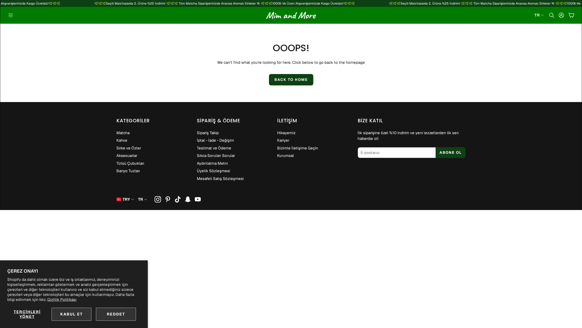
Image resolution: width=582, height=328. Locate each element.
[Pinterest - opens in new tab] (168, 199)
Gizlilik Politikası (61, 299)
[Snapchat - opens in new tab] (188, 199)
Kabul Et (71, 314)
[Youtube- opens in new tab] (198, 199)
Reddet (116, 314)
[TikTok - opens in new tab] (178, 199)
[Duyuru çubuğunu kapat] (577, 3)
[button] (11, 15)
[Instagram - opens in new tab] (158, 199)
